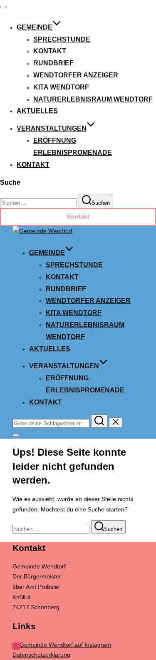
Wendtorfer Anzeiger (75, 75)
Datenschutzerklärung (41, 654)
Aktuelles (37, 110)
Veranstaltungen (52, 128)
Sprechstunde (61, 39)
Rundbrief (53, 63)
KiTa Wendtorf (61, 87)
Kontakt (49, 51)
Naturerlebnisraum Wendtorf (93, 99)
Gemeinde (34, 27)
